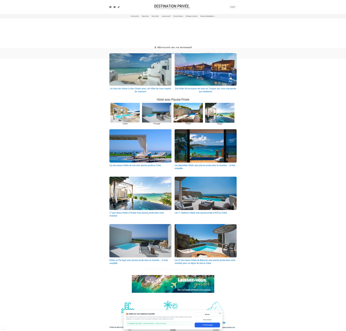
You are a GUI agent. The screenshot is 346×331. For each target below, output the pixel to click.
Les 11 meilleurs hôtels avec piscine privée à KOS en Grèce (201, 212)
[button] (233, 7)
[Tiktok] (119, 7)
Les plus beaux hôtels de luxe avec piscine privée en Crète (135, 165)
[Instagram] (115, 7)
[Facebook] (110, 7)
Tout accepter (208, 325)
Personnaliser (207, 319)
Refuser (207, 314)
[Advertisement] (173, 32)
